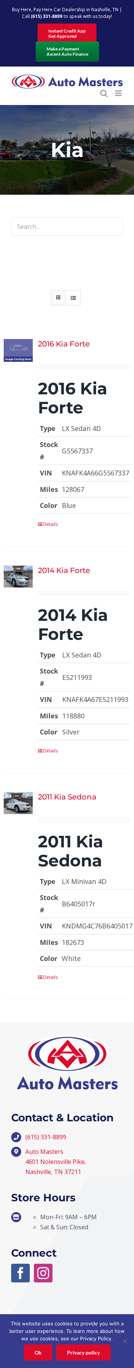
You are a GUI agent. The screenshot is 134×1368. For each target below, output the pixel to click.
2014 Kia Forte (64, 570)
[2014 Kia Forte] (18, 577)
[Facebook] (20, 1273)
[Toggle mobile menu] (119, 93)
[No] (124, 1341)
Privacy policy (83, 1352)
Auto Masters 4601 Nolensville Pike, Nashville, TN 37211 (55, 1161)
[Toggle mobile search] (104, 93)
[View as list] (73, 297)
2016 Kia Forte (64, 343)
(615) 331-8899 (47, 16)
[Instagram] (43, 1273)
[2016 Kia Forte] (18, 350)
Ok (38, 1352)
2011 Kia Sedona (67, 796)
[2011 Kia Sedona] (18, 803)
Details (50, 524)
